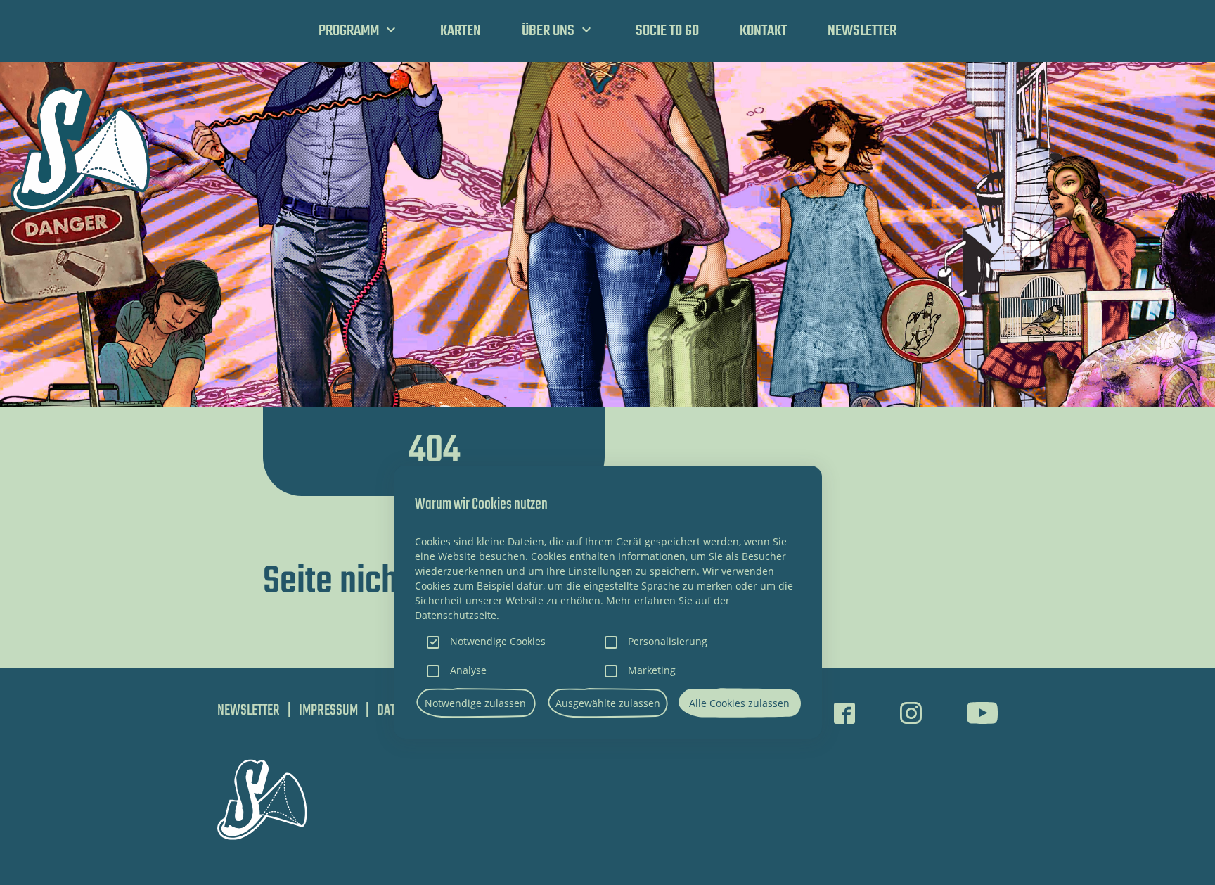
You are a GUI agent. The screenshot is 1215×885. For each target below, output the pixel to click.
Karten (460, 31)
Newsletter (862, 31)
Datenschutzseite (455, 615)
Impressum (328, 710)
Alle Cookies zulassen (739, 703)
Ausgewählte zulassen (607, 703)
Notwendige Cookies (498, 641)
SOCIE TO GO (667, 31)
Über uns (548, 31)
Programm (349, 31)
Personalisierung (667, 641)
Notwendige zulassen (475, 703)
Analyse (468, 670)
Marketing (652, 670)
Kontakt (763, 31)
